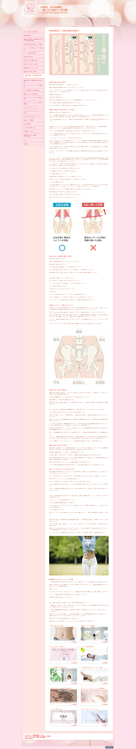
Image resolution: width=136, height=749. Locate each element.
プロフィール (28, 736)
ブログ (42, 735)
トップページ (28, 735)
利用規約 (48, 736)
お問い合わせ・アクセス (39, 736)
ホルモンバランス (95, 119)
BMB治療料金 (36, 735)
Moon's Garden (29, 738)
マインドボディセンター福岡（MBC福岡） (35, 737)
